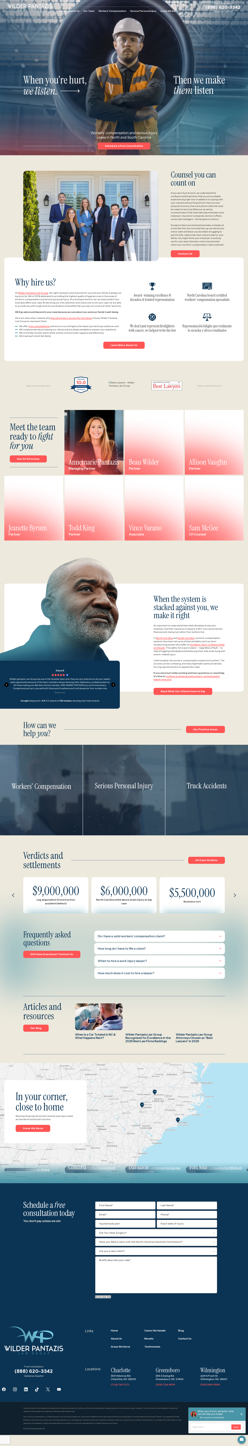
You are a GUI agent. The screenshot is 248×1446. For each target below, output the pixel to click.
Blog (181, 3)
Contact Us (195, 3)
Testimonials (152, 1346)
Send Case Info (103, 1296)
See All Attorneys (28, 458)
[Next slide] (235, 895)
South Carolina (185, 638)
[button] (113, 685)
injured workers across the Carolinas (71, 318)
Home (63, 10)
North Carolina (164, 638)
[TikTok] (37, 1389)
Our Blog (35, 1028)
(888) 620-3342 (223, 7)
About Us (74, 10)
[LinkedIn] (26, 1389)
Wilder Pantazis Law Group (33, 292)
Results (149, 1338)
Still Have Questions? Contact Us (51, 954)
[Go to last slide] (13, 895)
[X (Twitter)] (48, 1389)
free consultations (39, 326)
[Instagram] (15, 1389)
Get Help (124, 795)
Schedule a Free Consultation (124, 145)
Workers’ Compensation (112, 10)
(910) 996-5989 (210, 1384)
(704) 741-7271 (120, 1384)
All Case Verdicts (206, 860)
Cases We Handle (155, 1330)
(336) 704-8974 (165, 1384)
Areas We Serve (169, 10)
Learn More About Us (124, 345)
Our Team (89, 10)
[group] (33, 1169)
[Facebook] (4, 1389)
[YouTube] (59, 1389)
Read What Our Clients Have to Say (183, 691)
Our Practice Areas (205, 729)
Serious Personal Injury (143, 10)
